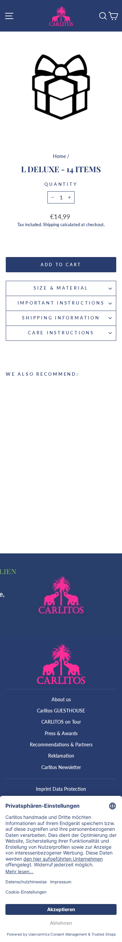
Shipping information (61, 317)
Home (59, 156)
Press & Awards (61, 733)
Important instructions (61, 303)
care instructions (61, 332)
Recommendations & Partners (61, 744)
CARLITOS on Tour (61, 722)
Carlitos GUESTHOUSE (61, 710)
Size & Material (61, 288)
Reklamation (61, 756)
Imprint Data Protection (61, 789)
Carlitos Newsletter (61, 767)
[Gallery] (61, 87)
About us (61, 699)
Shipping (51, 224)
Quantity (60, 184)
